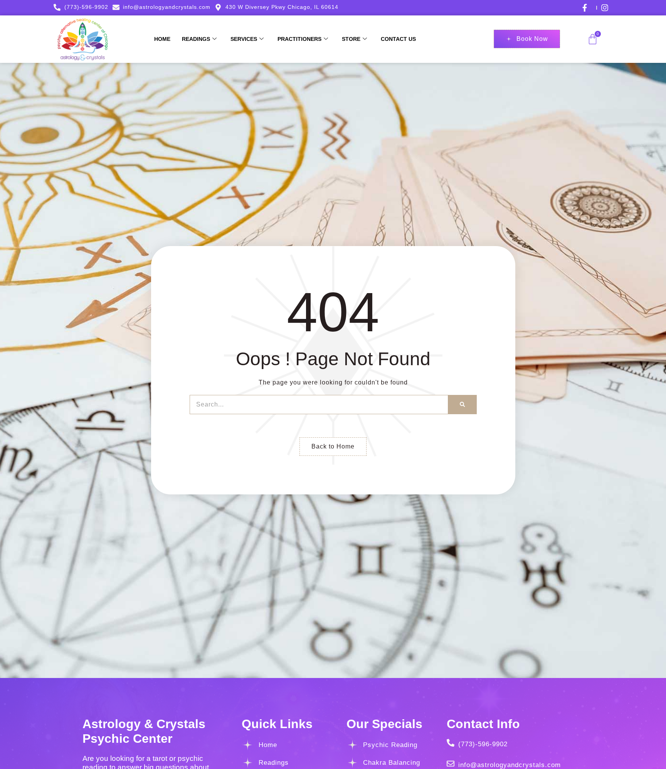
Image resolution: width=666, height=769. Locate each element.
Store (351, 39)
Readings (196, 39)
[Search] (462, 404)
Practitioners (299, 39)
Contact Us (398, 39)
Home (162, 39)
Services (243, 39)
